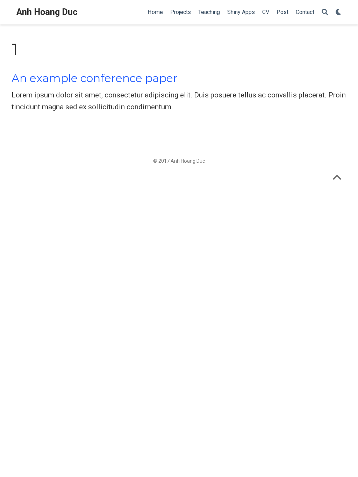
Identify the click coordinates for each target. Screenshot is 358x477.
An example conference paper (95, 78)
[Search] (325, 12)
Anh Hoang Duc (46, 12)
